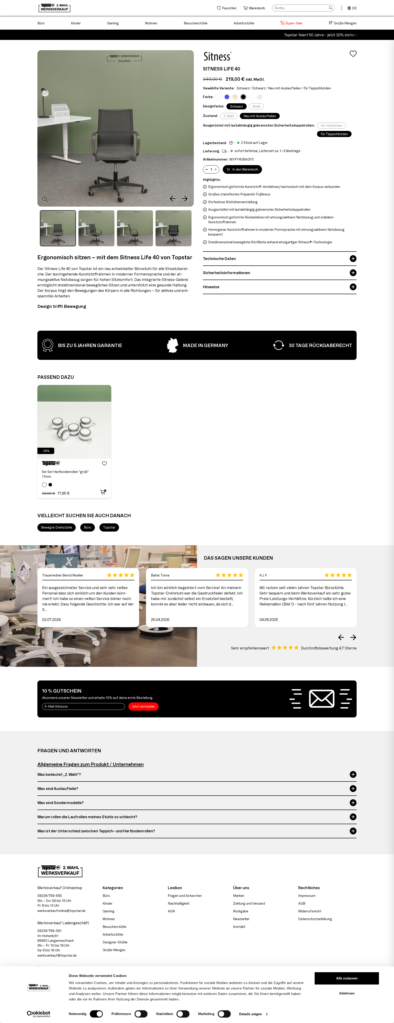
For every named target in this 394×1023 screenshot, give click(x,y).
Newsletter (241, 919)
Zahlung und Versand (249, 903)
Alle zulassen (347, 978)
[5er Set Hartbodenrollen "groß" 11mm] (74, 422)
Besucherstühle (195, 23)
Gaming (113, 23)
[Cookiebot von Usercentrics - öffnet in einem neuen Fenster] (39, 1014)
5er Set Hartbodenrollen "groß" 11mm (65, 474)
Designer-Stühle (115, 942)
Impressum (307, 895)
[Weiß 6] (260, 97)
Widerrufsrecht (309, 911)
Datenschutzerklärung (315, 919)
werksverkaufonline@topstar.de (61, 910)
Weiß (256, 106)
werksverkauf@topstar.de (57, 955)
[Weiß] (219, 97)
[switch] (141, 1014)
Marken (238, 895)
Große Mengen (345, 23)
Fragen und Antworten (185, 895)
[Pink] (235, 97)
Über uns (241, 888)
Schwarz (236, 106)
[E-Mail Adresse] (83, 706)
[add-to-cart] (103, 492)
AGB (301, 903)
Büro (41, 23)
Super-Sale (293, 23)
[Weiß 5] (251, 97)
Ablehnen (347, 993)
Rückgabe (240, 911)
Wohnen (151, 23)
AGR (171, 911)
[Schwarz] (243, 97)
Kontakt (239, 926)
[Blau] (227, 97)
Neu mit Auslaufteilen (260, 116)
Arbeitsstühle (244, 23)
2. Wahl (229, 116)
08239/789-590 (49, 895)
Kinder (76, 23)
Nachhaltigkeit (178, 903)
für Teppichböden (334, 134)
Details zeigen (250, 1014)
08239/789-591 (49, 930)
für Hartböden (331, 125)
